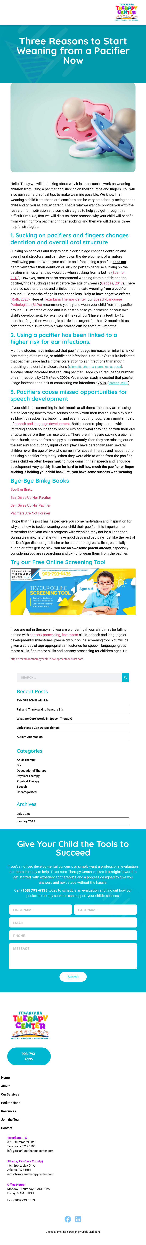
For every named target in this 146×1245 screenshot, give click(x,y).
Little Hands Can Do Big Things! (38, 727)
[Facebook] (67, 1219)
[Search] (125, 677)
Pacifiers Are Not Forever (30, 513)
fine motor (70, 635)
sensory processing (45, 635)
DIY (19, 765)
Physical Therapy (28, 776)
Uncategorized (27, 792)
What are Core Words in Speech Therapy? (44, 718)
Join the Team (11, 1119)
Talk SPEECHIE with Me (32, 700)
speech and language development (42, 424)
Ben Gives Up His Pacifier (31, 505)
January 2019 (26, 821)
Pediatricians (10, 1103)
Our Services (10, 1094)
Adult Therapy (26, 760)
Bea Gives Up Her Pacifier (31, 497)
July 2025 (23, 814)
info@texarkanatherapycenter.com (30, 1150)
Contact (6, 1128)
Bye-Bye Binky (21, 489)
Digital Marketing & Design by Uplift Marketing (73, 1231)
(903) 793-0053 (24, 1200)
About (5, 1086)
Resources (8, 1111)
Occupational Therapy (31, 770)
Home (5, 1077)
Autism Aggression (30, 737)
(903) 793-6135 (34, 890)
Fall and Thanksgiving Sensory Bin (40, 709)
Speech (22, 786)
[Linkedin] (78, 1219)
